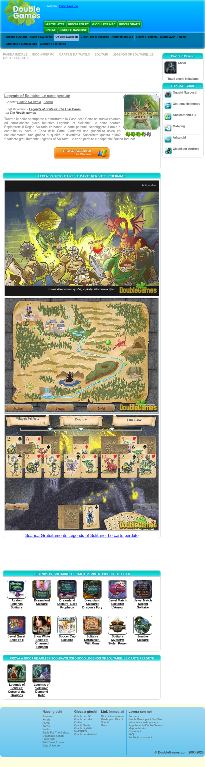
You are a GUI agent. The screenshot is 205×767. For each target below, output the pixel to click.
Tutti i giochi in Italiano (183, 79)
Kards (46, 725)
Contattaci (134, 731)
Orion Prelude (68, 6)
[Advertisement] (81, 76)
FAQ (131, 734)
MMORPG (80, 731)
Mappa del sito (137, 728)
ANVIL (46, 722)
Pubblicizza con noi (140, 737)
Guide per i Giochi (112, 719)
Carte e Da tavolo (41, 36)
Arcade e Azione (17, 36)
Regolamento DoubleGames (145, 725)
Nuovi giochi (52, 711)
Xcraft (46, 719)
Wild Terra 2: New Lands (53, 744)
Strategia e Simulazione (21, 43)
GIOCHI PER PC (43, 54)
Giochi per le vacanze (94, 36)
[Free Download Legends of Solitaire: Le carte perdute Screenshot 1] (81, 238)
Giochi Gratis (129, 24)
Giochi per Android (186, 149)
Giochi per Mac (104, 24)
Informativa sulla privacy (143, 722)
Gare (104, 725)
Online (51, 30)
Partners (133, 716)
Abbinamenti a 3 (122, 36)
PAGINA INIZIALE (15, 54)
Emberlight (48, 738)
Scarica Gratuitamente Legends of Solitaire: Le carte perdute (81, 535)
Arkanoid (179, 137)
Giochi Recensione (112, 716)
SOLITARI (101, 54)
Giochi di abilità (83, 728)
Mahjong (179, 126)
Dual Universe (51, 745)
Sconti (104, 722)
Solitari (48, 102)
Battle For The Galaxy (55, 732)
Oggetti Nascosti (73, 30)
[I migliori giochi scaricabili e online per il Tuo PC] (22, 14)
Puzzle (182, 36)
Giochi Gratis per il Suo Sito (145, 719)
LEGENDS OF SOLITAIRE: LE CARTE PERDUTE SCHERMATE (82, 176)
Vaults (46, 729)
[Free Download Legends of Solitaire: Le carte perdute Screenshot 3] (81, 473)
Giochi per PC (78, 24)
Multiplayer (55, 24)
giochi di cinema (147, 36)
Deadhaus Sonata (53, 735)
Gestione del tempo (53, 43)
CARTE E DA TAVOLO (74, 54)
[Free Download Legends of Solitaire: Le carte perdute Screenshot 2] (81, 356)
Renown (47, 716)
